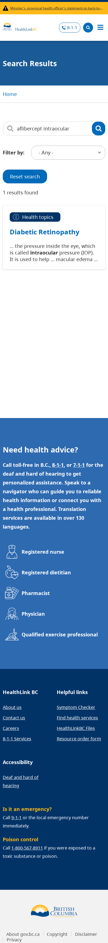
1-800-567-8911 (27, 848)
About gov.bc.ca (23, 934)
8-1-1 (72, 28)
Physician (33, 613)
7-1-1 (79, 465)
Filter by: (13, 152)
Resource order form (79, 739)
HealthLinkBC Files (76, 728)
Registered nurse (43, 551)
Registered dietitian (46, 572)
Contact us (14, 718)
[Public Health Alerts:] (6, 8)
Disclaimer (86, 934)
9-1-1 (16, 818)
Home (10, 94)
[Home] (20, 26)
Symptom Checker (76, 707)
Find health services (77, 718)
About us (12, 707)
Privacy (14, 939)
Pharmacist (36, 593)
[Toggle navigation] (100, 28)
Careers (11, 728)
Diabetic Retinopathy (44, 231)
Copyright (57, 934)
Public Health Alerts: (6, 8)
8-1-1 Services (17, 739)
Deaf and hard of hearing (20, 781)
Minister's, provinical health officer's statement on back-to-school (56, 8)
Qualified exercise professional (60, 634)
